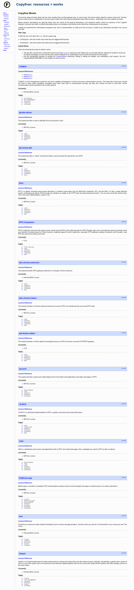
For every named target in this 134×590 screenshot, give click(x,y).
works (5, 41)
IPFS (21, 183)
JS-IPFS (22, 404)
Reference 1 (28, 75)
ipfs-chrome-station (28, 298)
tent (21, 516)
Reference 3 (28, 78)
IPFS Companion (26, 222)
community (7, 46)
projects (6, 48)
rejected (6, 18)
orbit (21, 441)
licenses (6, 17)
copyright (6, 22)
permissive (7, 26)
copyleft (6, 24)
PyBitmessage (25, 478)
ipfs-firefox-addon (27, 333)
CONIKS (22, 67)
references (7, 39)
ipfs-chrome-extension (29, 263)
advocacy (6, 44)
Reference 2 (28, 76)
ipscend (22, 369)
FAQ (5, 37)
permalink (124, 111)
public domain (6, 29)
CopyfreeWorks (61, 56)
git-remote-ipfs (25, 148)
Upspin (22, 553)
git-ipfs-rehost (25, 112)
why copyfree (6, 32)
